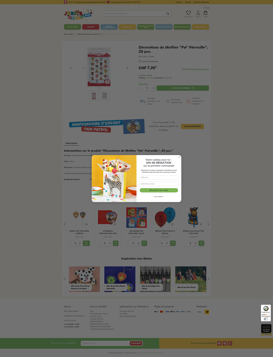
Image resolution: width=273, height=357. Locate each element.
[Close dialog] (179, 157)
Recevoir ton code (159, 190)
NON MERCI (159, 196)
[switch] (266, 319)
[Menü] (269, 306)
